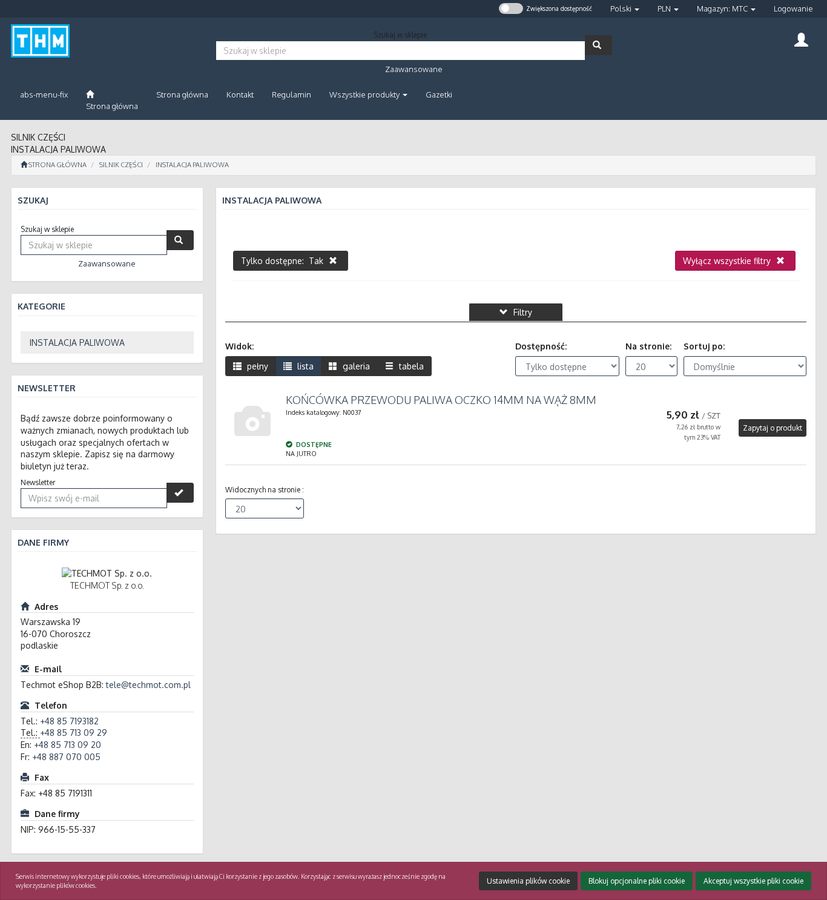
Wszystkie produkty (365, 94)
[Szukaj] (598, 45)
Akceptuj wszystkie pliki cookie (753, 880)
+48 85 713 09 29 (73, 732)
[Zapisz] (180, 493)
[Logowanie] (801, 38)
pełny (256, 366)
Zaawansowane (414, 69)
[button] (624, 9)
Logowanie (793, 8)
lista (304, 366)
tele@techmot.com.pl (148, 685)
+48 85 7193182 (69, 721)
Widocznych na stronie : (264, 489)
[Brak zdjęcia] (252, 421)
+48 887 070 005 (66, 757)
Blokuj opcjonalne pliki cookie (636, 880)
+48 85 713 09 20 (67, 745)
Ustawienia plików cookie (528, 880)
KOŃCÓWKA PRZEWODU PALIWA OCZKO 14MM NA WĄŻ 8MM (441, 399)
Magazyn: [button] (722, 8)
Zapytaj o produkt (772, 427)
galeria (355, 366)
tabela (410, 366)
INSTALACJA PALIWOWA (192, 164)
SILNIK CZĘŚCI (121, 164)
